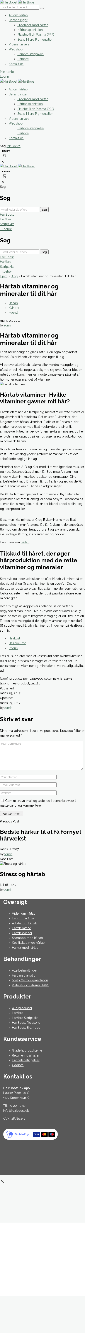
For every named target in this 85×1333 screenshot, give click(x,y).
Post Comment (11, 813)
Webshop (16, 49)
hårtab (25, 542)
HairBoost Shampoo (26, 1027)
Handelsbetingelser (25, 1060)
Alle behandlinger (24, 970)
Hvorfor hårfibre (23, 918)
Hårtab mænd (21, 928)
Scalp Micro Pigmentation (35, 39)
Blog (14, 276)
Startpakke (7, 224)
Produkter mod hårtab (32, 25)
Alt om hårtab (18, 15)
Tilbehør (6, 229)
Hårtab (13, 303)
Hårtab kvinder (22, 933)
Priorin (13, 648)
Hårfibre (23, 59)
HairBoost (7, 214)
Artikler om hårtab (24, 923)
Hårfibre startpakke (30, 54)
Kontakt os (16, 64)
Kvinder (14, 308)
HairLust (14, 638)
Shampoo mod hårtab (27, 938)
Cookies (18, 1065)
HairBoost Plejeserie (26, 1022)
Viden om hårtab (24, 913)
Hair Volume (17, 643)
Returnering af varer (25, 1055)
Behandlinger (18, 20)
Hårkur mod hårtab (25, 947)
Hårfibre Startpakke (25, 1018)
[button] (3, 146)
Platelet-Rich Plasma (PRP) (35, 34)
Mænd (13, 312)
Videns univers (19, 44)
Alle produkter (22, 1008)
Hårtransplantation (30, 30)
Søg (44, 209)
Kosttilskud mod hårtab (28, 942)
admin (8, 325)
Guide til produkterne (27, 1050)
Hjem (3, 276)
